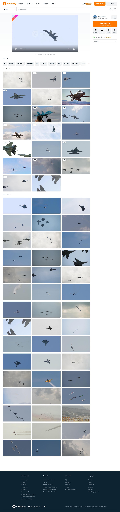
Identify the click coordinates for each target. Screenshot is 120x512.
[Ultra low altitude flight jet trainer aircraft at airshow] (17, 292)
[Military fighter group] (17, 80)
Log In (112, 3)
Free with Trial (105, 24)
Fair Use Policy (102, 506)
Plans (83, 3)
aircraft (44, 63)
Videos (37, 3)
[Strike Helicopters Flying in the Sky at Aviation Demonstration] (17, 166)
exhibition (75, 63)
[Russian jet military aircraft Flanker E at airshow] (76, 206)
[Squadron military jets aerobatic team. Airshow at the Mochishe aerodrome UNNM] (46, 310)
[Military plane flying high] (17, 206)
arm (59, 63)
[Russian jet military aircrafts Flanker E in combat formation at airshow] (46, 206)
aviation (66, 63)
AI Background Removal (28, 496)
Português (91, 484)
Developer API (25, 492)
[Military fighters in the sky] (76, 431)
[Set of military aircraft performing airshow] (46, 413)
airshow (52, 63)
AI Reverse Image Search (28, 494)
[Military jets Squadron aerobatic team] (46, 149)
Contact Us (68, 482)
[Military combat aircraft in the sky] (46, 448)
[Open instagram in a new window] (31, 506)
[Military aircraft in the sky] (46, 97)
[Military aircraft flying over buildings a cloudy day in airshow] (76, 413)
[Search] (110, 9)
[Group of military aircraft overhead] (17, 114)
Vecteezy (23, 482)
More (53, 3)
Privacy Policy (94, 506)
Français (90, 489)
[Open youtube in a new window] (44, 506)
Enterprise (24, 487)
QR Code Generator (26, 499)
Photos (29, 3)
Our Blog (67, 487)
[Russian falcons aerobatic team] (17, 149)
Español (90, 482)
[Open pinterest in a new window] (37, 506)
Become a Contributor (71, 489)
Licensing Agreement (49, 480)
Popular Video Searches (49, 492)
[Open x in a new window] (42, 506)
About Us (67, 484)
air (37, 63)
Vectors (21, 3)
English (90, 480)
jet (5, 63)
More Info (96, 41)
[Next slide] (87, 64)
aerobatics (20, 63)
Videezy (23, 484)
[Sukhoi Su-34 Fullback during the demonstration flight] (46, 132)
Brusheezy (24, 480)
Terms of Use (86, 506)
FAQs (66, 480)
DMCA (45, 482)
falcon (84, 63)
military (11, 63)
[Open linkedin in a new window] (34, 506)
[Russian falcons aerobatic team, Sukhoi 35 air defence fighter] (17, 97)
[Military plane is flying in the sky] (46, 80)
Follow (114, 18)
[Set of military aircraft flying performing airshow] (17, 431)
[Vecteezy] (9, 3)
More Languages (92, 491)
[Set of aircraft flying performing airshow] (46, 431)
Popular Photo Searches (49, 489)
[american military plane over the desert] (76, 97)
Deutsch (90, 487)
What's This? (108, 37)
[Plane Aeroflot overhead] (17, 132)
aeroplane (30, 63)
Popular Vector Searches (50, 487)
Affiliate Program (48, 484)
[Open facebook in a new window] (29, 506)
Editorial (45, 3)
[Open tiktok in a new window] (39, 506)
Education (24, 489)
